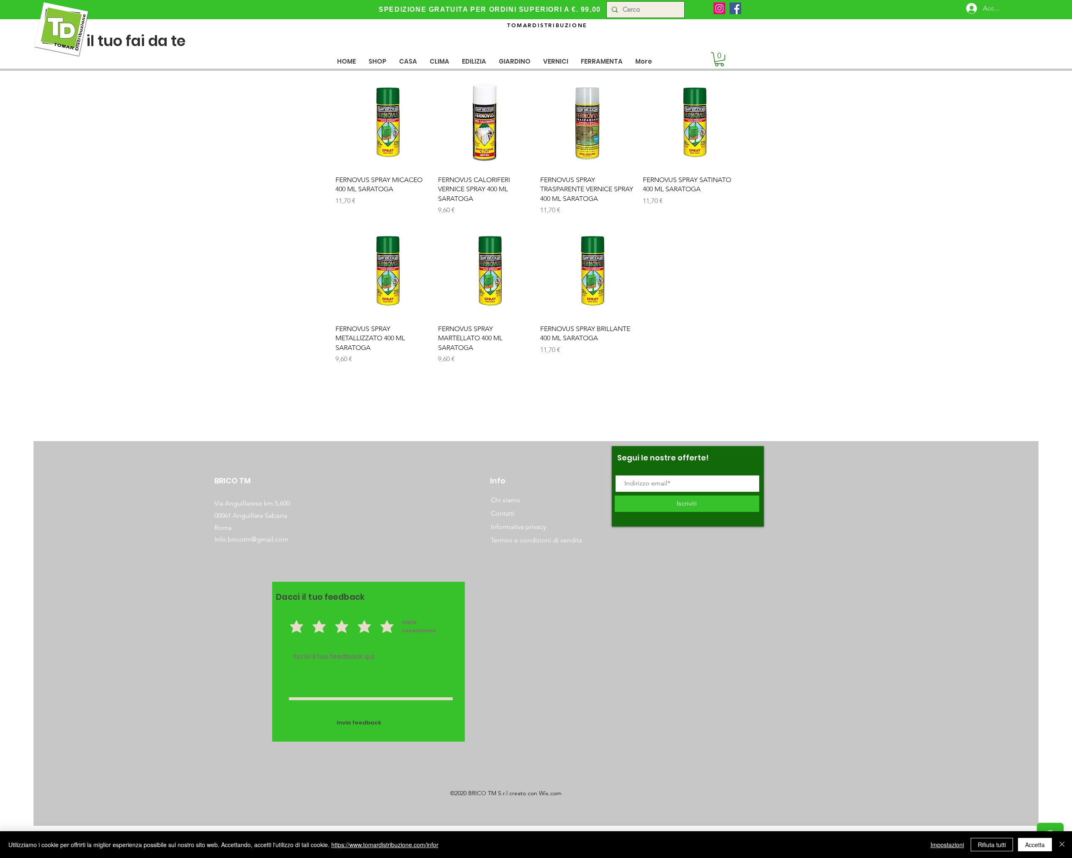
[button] (408, 61)
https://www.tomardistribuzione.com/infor (384, 844)
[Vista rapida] (382, 122)
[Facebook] (735, 8)
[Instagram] (719, 8)
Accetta (1035, 844)
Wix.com (550, 793)
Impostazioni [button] (947, 844)
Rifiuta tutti (992, 844)
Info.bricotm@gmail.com (251, 539)
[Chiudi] (1062, 844)
